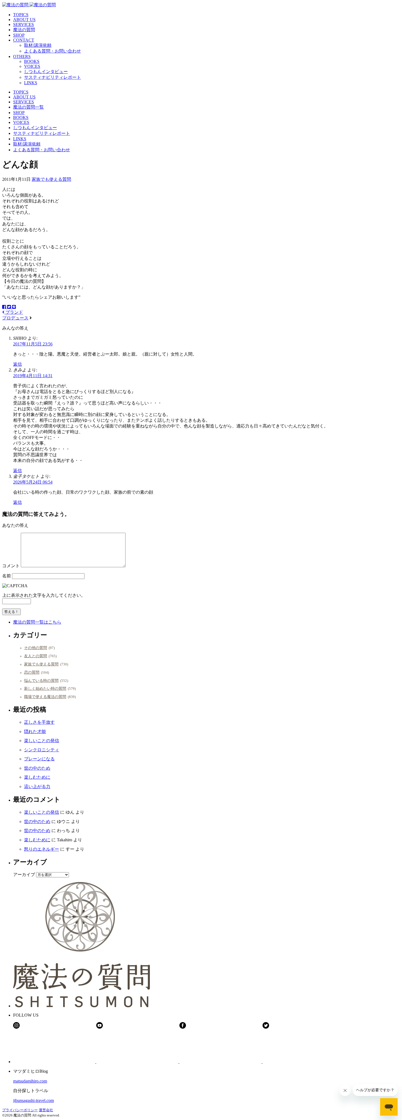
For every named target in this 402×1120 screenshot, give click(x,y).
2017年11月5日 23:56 (33, 344)
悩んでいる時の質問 (41, 680)
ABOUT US (24, 19)
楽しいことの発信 (41, 740)
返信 (17, 364)
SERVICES (23, 24)
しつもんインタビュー (46, 71)
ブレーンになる (39, 759)
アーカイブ (24, 874)
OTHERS (22, 56)
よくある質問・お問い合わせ (52, 51)
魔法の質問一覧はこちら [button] (37, 622)
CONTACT (23, 40)
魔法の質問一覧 (28, 107)
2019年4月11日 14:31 (33, 375)
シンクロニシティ (41, 749)
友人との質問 (35, 656)
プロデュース (15, 318)
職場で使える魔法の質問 (45, 696)
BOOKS (31, 61)
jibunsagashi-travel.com (33, 1100)
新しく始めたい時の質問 (45, 688)
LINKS (30, 82)
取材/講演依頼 (37, 45)
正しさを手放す (39, 722)
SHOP (19, 35)
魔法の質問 (24, 29)
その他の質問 (35, 647)
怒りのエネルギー (41, 849)
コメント (11, 565)
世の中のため (37, 768)
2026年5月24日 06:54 (33, 482)
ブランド (13, 312)
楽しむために (37, 777)
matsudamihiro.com (30, 1081)
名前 (6, 576)
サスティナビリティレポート (52, 77)
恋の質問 (31, 672)
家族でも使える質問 (51, 179)
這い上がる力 (37, 786)
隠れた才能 (35, 731)
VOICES (32, 66)
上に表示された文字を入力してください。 (43, 595)
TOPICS (20, 14)
